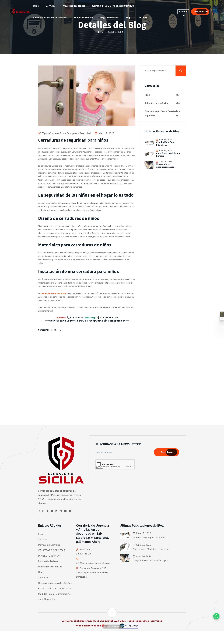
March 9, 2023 (106, 133)
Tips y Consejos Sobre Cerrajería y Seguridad (66, 133)
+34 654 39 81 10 (109, 317)
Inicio (36, 5)
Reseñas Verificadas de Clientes (50, 17)
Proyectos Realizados (73, 5)
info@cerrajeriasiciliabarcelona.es (93, 563)
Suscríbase (166, 452)
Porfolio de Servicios (49, 544)
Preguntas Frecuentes (50, 566)
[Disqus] (86, 375)
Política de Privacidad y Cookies (54, 588)
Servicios (50, 5)
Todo (163, 94)
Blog (128, 17)
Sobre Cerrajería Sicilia (163, 103)
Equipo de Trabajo (83, 17)
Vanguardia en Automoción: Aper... (166, 165)
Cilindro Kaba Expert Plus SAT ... (166, 143)
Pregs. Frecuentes (109, 17)
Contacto (142, 17)
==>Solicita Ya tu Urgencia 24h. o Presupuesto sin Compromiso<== (87, 320)
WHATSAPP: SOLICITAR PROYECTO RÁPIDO (51, 553)
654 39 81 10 (87, 549)
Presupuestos (201, 11)
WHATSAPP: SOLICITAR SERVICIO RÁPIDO (113, 5)
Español (183, 11)
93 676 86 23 (76, 317)
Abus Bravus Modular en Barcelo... (168, 154)
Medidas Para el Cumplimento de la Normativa (54, 596)
